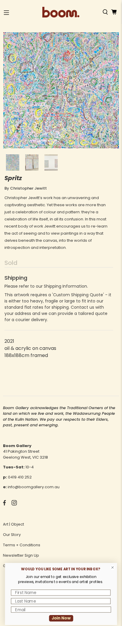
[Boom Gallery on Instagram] (14, 504)
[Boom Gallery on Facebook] (4, 504)
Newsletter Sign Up (21, 555)
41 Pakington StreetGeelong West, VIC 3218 (25, 454)
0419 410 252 (20, 477)
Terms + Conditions (21, 545)
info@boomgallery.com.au (34, 487)
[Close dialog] (112, 567)
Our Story (12, 534)
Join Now (61, 618)
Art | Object (13, 524)
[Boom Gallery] (61, 12)
